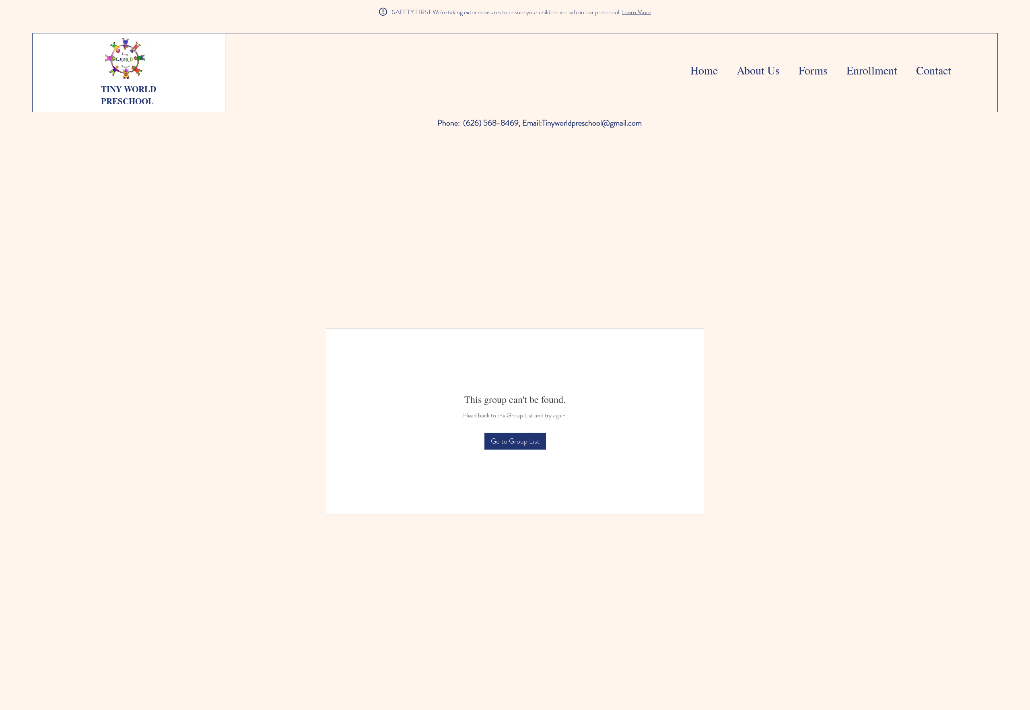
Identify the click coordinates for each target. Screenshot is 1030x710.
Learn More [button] (636, 12)
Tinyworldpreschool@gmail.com (592, 123)
